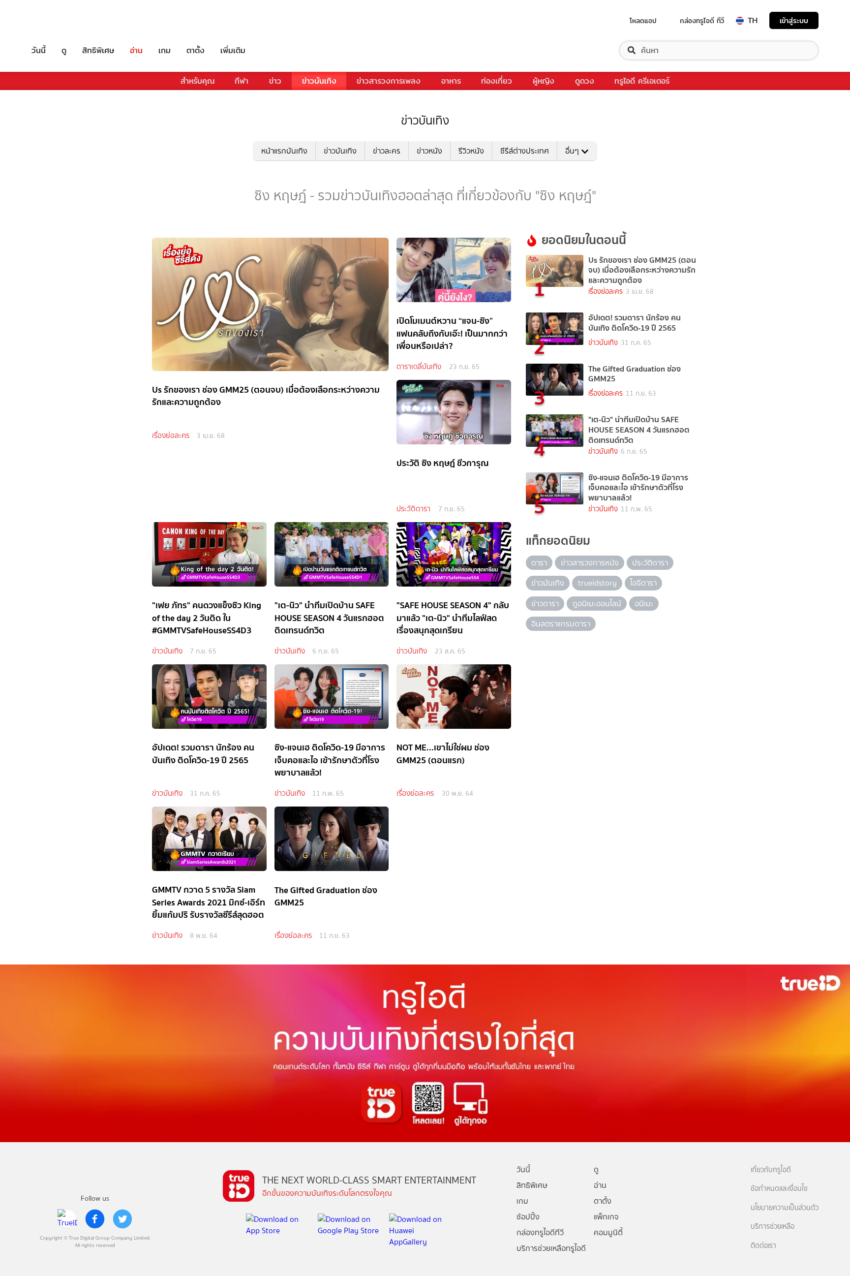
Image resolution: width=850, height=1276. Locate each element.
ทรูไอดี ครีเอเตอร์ (641, 81)
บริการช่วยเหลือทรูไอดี (551, 1248)
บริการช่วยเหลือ (772, 1226)
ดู (63, 50)
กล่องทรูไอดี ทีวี (702, 20)
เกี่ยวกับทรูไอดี (771, 1170)
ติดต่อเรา (763, 1246)
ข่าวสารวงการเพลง (389, 81)
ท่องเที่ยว (496, 81)
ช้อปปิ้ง (528, 1216)
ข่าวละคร (386, 150)
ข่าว (275, 81)
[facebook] (95, 1219)
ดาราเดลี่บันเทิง (418, 366)
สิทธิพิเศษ (98, 50)
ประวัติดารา (413, 508)
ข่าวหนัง (429, 150)
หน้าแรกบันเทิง (284, 150)
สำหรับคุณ (197, 81)
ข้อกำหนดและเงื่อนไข (779, 1188)
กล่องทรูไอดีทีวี (540, 1232)
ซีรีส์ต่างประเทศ (524, 150)
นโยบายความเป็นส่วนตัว (785, 1208)
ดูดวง (584, 81)
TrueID (61, 20)
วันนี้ (38, 50)
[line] (67, 1219)
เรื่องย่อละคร (170, 435)
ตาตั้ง (195, 50)
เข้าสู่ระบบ (794, 20)
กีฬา (241, 81)
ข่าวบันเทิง (319, 81)
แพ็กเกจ (606, 1216)
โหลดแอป (643, 20)
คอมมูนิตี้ (608, 1232)
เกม (164, 50)
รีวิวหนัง (471, 150)
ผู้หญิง (543, 81)
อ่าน (136, 50)
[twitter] (122, 1219)
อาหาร (451, 81)
